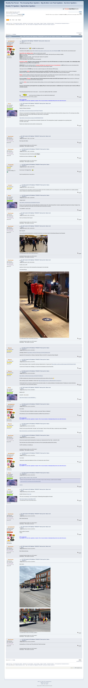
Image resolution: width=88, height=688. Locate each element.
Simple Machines (48, 681)
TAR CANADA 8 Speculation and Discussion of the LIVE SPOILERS (47, 50)
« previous (78, 32)
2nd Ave (21, 484)
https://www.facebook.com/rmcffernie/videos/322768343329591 (31, 430)
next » (81, 32)
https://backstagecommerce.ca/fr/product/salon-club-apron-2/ (50, 380)
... (11, 34)
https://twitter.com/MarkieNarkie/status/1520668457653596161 (31, 375)
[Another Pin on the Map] (7, 172)
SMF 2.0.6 (39, 681)
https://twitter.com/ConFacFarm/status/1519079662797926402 (31, 110)
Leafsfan (16, 24)
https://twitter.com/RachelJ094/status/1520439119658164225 (38, 352)
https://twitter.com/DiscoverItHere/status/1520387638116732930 (64, 364)
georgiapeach (11, 41)
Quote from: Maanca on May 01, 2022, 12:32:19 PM (28, 477)
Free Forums (46, 682)
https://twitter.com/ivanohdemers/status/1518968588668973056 (31, 117)
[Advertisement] (31, 29)
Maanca (10, 348)
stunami (10, 185)
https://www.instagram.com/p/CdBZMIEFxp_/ (28, 397)
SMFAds (42, 682)
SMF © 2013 (44, 681)
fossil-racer (10, 136)
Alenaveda (20, 24)
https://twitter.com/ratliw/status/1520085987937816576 (30, 202)
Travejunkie (10, 164)
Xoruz (23, 24)
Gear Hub (29, 494)
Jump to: (72, 667)
